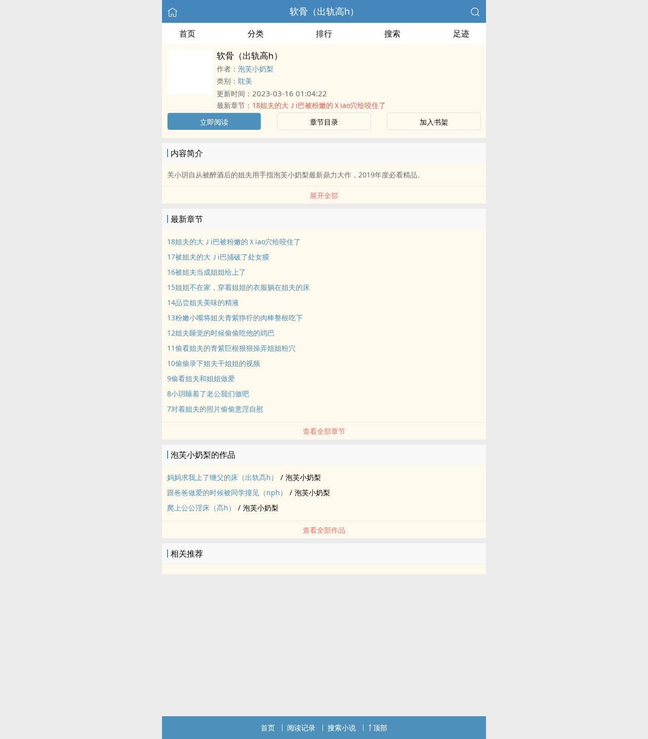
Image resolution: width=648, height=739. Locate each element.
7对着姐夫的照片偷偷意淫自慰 (215, 409)
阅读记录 (301, 727)
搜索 (392, 33)
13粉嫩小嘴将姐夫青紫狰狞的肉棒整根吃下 (235, 317)
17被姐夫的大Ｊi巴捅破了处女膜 (218, 257)
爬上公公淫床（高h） (201, 507)
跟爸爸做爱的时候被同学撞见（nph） (227, 492)
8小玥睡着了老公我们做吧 (208, 393)
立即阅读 (214, 122)
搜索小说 (342, 727)
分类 (256, 33)
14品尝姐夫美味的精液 (203, 302)
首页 (187, 33)
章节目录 (324, 122)
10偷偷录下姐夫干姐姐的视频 (213, 363)
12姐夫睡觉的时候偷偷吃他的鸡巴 (220, 333)
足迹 (461, 33)
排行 (324, 33)
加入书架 (434, 122)
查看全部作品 (324, 530)
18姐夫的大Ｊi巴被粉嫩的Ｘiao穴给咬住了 (319, 105)
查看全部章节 (324, 431)
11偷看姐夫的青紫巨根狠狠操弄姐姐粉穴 (231, 348)
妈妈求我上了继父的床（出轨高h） (222, 477)
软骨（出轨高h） (324, 11)
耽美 (245, 81)
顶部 (380, 727)
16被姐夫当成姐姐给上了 (206, 272)
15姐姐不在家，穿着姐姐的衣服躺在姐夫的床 (238, 287)
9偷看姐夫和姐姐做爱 (201, 378)
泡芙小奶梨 (255, 68)
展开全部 (324, 195)
